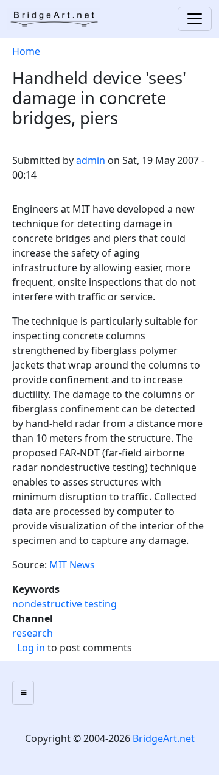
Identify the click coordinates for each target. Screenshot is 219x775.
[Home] (58, 19)
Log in (31, 647)
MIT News (72, 565)
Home (26, 51)
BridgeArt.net (164, 738)
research (32, 633)
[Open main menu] (23, 693)
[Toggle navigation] (195, 19)
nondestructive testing (64, 603)
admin (90, 160)
